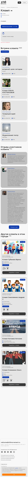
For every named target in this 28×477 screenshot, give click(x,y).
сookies (16, 467)
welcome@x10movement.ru (10, 442)
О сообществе (4, 466)
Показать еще (14, 227)
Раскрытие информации (6, 459)
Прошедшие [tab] (5, 51)
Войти (24, 2)
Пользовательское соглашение (7, 455)
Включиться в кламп (7, 26)
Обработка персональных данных (8, 456)
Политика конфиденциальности (7, 458)
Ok (14, 474)
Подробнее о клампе (14, 272)
